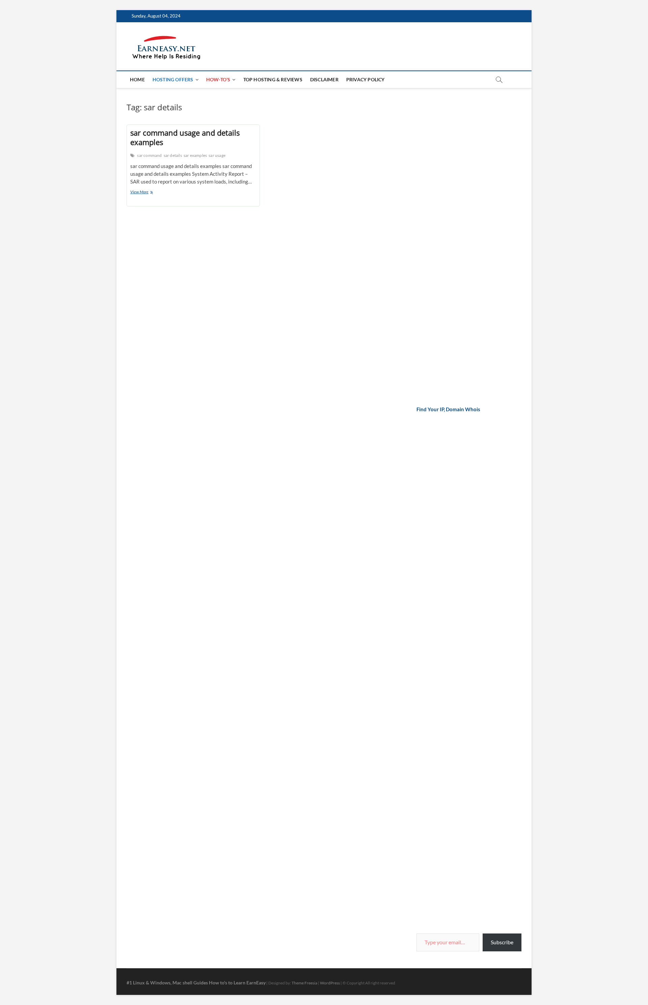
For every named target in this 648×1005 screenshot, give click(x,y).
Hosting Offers (173, 79)
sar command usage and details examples (185, 137)
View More (147, 192)
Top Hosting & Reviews (272, 79)
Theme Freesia (304, 982)
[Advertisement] (467, 203)
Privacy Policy (365, 79)
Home (137, 79)
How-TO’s (218, 79)
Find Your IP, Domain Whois (448, 409)
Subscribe (502, 942)
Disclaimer (324, 79)
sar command (149, 155)
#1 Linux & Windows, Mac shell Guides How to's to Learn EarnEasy (196, 982)
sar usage (217, 155)
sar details (173, 155)
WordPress (330, 982)
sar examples (195, 155)
